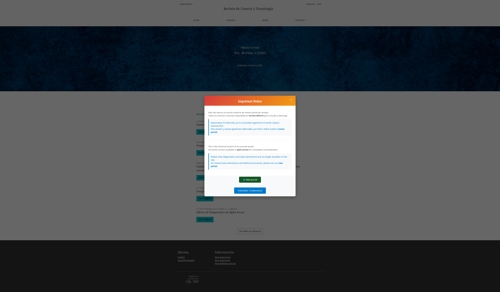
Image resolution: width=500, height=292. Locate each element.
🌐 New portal (250, 179)
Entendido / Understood (250, 190)
